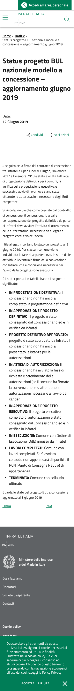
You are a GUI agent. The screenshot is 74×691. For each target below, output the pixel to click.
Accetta (27, 683)
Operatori (9, 587)
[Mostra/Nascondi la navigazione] (5, 17)
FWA (49, 505)
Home (6, 35)
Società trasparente (16, 595)
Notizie (20, 35)
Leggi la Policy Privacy (46, 672)
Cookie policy (11, 626)
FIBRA (6, 505)
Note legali (9, 635)
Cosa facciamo (12, 578)
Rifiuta (43, 683)
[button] (67, 19)
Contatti (8, 603)
